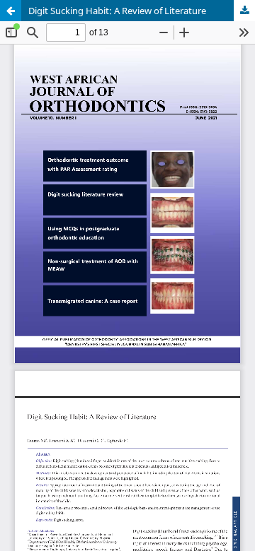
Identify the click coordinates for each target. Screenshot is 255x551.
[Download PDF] (244, 10)
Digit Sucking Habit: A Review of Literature (117, 10)
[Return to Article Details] (10, 10)
